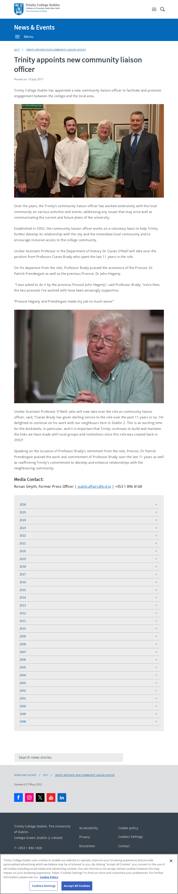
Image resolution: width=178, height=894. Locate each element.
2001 (23, 698)
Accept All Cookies (77, 886)
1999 (23, 714)
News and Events (25, 775)
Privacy (84, 837)
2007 (23, 652)
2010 (23, 628)
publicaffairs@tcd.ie (94, 486)
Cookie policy (128, 828)
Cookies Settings (130, 837)
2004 (23, 675)
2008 (23, 644)
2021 (23, 543)
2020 (23, 551)
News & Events (34, 27)
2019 (23, 559)
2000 (23, 706)
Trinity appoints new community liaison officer (56, 49)
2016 (23, 582)
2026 (23, 504)
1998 (23, 721)
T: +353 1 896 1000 (28, 848)
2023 (23, 528)
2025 (23, 512)
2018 (23, 566)
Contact (124, 846)
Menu (28, 36)
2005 (23, 667)
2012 (23, 613)
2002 (23, 690)
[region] (89, 874)
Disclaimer (87, 846)
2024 (23, 520)
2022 (23, 535)
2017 (17, 49)
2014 (23, 597)
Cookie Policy (49, 877)
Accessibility (88, 828)
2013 (23, 605)
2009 (23, 636)
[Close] (171, 861)
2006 (23, 659)
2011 (23, 621)
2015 (23, 590)
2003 (23, 683)
